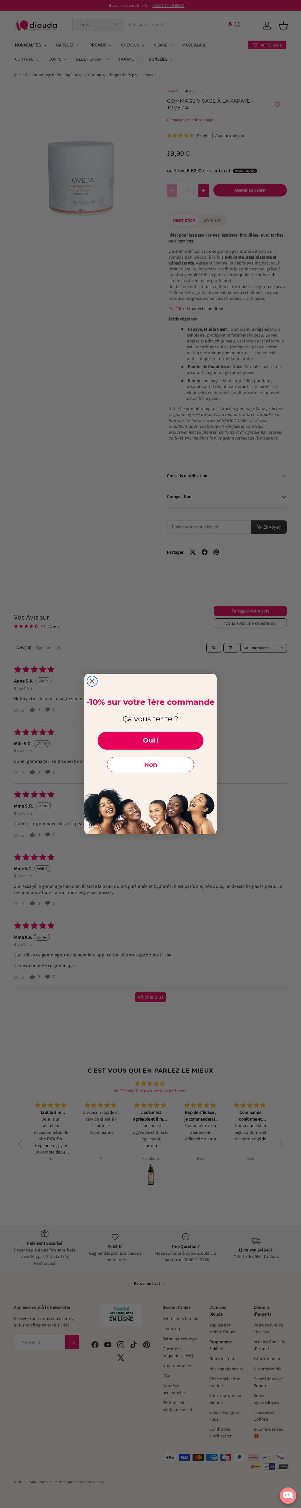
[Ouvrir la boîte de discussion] (288, 1495)
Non (150, 764)
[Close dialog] (92, 681)
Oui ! (150, 740)
